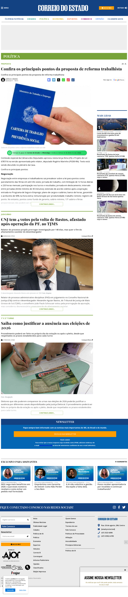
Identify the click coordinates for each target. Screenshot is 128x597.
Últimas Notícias (14, 19)
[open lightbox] (47, 114)
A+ (123, 64)
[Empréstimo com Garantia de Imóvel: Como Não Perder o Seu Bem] (48, 473)
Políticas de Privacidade (75, 534)
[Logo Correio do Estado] (63, 7)
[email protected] (46, 445)
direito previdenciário (11, 482)
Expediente (70, 522)
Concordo (10, 590)
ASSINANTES (122, 462)
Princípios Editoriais (73, 545)
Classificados (115, 19)
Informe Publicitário (41, 560)
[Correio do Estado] (112, 519)
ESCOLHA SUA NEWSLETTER (65, 434)
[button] (87, 236)
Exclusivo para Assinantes (46, 482)
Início (35, 518)
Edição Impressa (39, 571)
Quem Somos (71, 518)
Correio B (86, 19)
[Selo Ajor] (15, 555)
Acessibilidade (71, 541)
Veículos (36, 549)
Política (44, 19)
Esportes (72, 19)
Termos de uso (71, 526)
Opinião (100, 19)
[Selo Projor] (15, 570)
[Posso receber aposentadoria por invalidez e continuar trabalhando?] (112, 473)
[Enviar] (27, 536)
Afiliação (69, 537)
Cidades (31, 19)
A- (126, 64)
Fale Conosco (71, 530)
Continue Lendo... (47, 309)
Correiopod (37, 556)
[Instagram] (68, 80)
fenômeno (103, 193)
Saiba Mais (22, 590)
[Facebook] (49, 80)
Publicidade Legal (40, 526)
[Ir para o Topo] (126, 542)
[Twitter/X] (59, 80)
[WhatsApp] (63, 80)
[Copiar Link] (73, 80)
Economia (58, 19)
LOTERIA (102, 153)
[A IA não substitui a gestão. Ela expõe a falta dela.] (80, 473)
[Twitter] (124, 507)
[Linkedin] (54, 80)
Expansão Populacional (109, 132)
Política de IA (38, 534)
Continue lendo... (47, 204)
